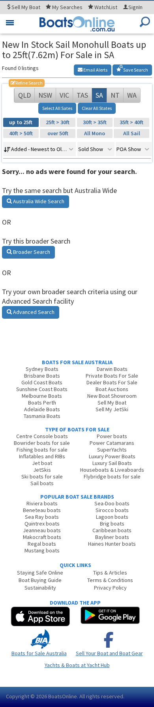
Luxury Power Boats (112, 456)
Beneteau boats (42, 510)
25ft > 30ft (57, 122)
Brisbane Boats (42, 375)
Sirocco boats (112, 510)
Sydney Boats (42, 368)
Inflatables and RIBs (42, 456)
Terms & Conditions (110, 580)
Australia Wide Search (38, 201)
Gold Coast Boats (41, 382)
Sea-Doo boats (112, 503)
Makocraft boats (42, 537)
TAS (82, 95)
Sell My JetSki (112, 409)
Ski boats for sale (42, 476)
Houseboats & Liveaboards (112, 469)
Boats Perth (42, 402)
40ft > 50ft (21, 133)
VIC (64, 95)
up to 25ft (20, 122)
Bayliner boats (112, 537)
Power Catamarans (112, 442)
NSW (45, 95)
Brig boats (112, 523)
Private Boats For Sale (112, 375)
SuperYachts (112, 449)
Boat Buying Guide (40, 580)
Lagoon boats (112, 516)
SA (99, 95)
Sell (25, 7)
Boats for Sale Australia (39, 653)
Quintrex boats (42, 523)
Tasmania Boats (42, 416)
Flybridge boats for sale (112, 476)
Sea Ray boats (42, 516)
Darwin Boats (112, 368)
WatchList (105, 7)
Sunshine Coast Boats (42, 389)
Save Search (135, 70)
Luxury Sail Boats (112, 463)
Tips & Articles (110, 572)
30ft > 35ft (95, 122)
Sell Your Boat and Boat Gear (109, 653)
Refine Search (27, 83)
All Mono (94, 133)
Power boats (112, 436)
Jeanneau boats (42, 530)
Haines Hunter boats (112, 543)
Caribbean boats (111, 530)
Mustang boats (42, 550)
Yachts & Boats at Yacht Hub (77, 665)
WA (132, 95)
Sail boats (42, 483)
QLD (24, 95)
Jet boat (42, 463)
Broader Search (31, 251)
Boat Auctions (112, 389)
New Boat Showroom (112, 395)
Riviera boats (42, 503)
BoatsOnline (62, 696)
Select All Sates (57, 108)
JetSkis (42, 469)
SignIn (135, 7)
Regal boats (42, 543)
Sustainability (40, 587)
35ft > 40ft (131, 122)
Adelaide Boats (42, 409)
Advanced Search (33, 312)
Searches (67, 7)
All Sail (131, 133)
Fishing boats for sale (42, 449)
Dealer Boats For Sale (111, 382)
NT (115, 95)
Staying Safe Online (40, 572)
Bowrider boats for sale (42, 442)
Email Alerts (95, 70)
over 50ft (57, 133)
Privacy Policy (110, 587)
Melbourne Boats (42, 395)
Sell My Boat (112, 402)
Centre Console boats (42, 436)
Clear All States (97, 108)
